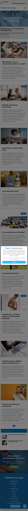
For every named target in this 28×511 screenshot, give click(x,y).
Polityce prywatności (14, 255)
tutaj (17, 259)
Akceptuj (14, 262)
